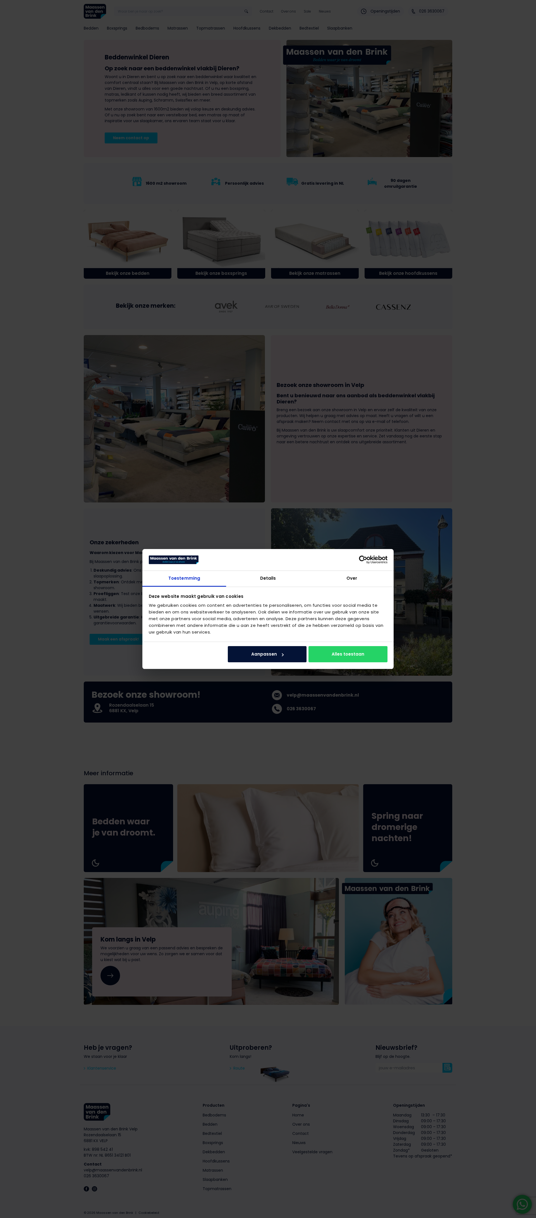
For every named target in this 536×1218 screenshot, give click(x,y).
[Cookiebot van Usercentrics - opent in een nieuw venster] (363, 559)
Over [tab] (351, 578)
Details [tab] (268, 578)
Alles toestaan (348, 654)
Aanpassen (264, 654)
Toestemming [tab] (184, 578)
